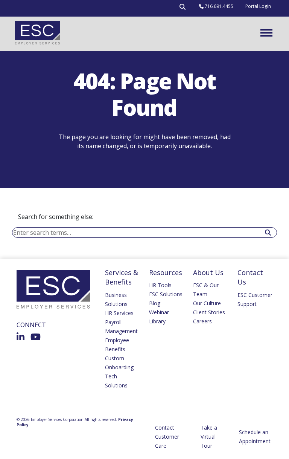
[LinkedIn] (20, 336)
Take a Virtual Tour (209, 436)
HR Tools (160, 285)
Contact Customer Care (167, 436)
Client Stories (209, 312)
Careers (202, 321)
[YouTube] (35, 336)
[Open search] (182, 8)
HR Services (119, 313)
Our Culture (207, 303)
